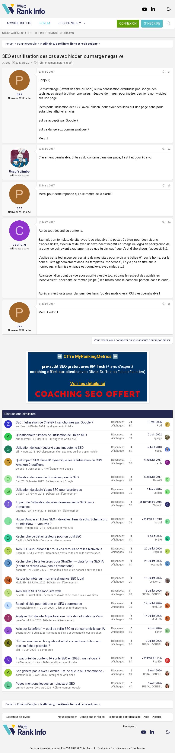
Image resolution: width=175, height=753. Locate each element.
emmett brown (24, 687)
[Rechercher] (168, 23)
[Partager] (163, 71)
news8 (20, 595)
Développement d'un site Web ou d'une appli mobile (67, 451)
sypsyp (158, 438)
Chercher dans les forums (54, 33)
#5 (169, 303)
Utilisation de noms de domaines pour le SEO (47, 477)
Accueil (157, 716)
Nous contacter (67, 716)
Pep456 (157, 661)
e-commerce (45, 649)
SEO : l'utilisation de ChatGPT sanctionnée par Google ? (54, 422)
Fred (159, 425)
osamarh (21, 569)
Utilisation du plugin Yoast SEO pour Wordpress (49, 490)
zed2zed (21, 426)
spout (158, 450)
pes (8, 62)
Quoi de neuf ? (69, 23)
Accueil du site (19, 23)
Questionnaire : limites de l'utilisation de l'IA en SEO (51, 435)
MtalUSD (21, 582)
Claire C (157, 505)
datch (158, 463)
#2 (169, 148)
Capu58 (20, 553)
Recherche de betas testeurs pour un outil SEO (48, 536)
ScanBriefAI (23, 632)
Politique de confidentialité (124, 716)
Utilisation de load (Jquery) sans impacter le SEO (50, 448)
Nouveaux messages (17, 33)
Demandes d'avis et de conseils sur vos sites (73, 553)
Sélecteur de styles (18, 716)
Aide (146, 716)
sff (17, 451)
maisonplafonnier (26, 607)
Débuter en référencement (61, 493)
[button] (85, 23)
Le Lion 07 (156, 581)
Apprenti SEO (23, 675)
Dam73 (20, 481)
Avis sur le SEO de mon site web (38, 591)
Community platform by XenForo (63, 748)
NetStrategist (23, 662)
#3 (169, 185)
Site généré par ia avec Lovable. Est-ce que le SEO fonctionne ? (60, 671)
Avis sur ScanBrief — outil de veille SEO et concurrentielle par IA (60, 629)
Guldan (20, 493)
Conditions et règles (92, 716)
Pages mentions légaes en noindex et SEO (45, 684)
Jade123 (21, 510)
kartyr (158, 631)
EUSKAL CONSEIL (152, 594)
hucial (19, 527)
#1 (169, 71)
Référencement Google (59, 468)
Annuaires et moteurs (60, 527)
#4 (169, 222)
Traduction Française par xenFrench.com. (121, 748)
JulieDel (20, 620)
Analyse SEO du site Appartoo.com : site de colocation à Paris (59, 616)
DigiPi (19, 540)
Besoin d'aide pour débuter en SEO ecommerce (49, 604)
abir (18, 649)
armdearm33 (23, 439)
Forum (45, 23)
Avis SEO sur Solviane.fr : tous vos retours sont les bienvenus (59, 549)
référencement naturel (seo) (55, 62)
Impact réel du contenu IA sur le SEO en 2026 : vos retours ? (58, 658)
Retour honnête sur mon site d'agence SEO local (50, 578)
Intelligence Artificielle (60, 426)
